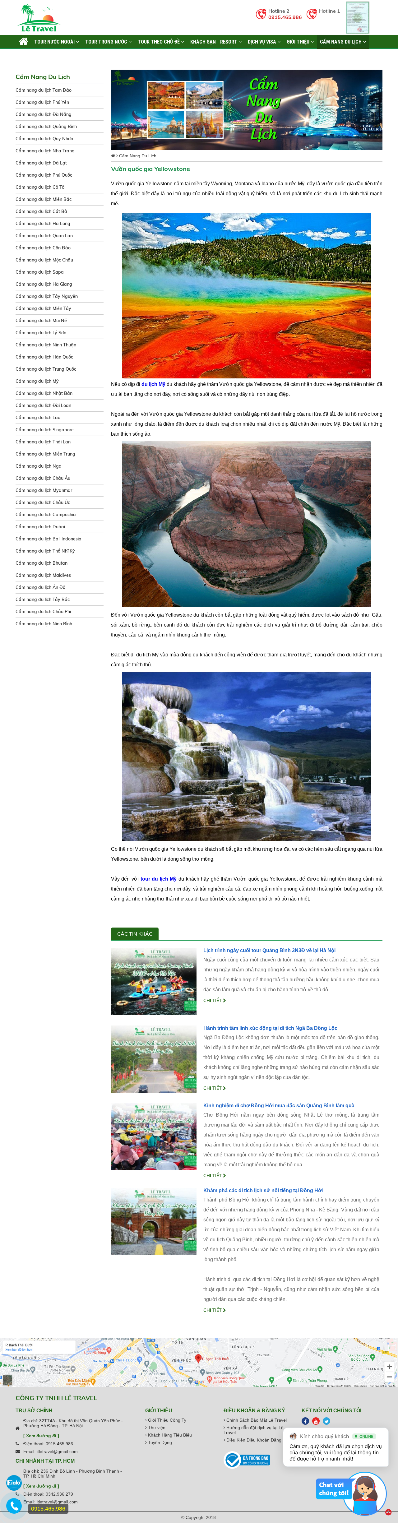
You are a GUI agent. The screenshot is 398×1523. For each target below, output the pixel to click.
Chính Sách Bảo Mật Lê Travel (256, 1420)
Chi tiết (213, 1000)
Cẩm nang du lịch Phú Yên (42, 102)
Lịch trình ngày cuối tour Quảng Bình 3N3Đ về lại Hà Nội (269, 950)
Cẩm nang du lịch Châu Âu (43, 478)
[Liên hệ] (14, 1509)
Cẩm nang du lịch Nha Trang (45, 151)
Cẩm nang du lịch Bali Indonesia (48, 539)
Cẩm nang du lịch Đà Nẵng (44, 114)
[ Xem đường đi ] (41, 1435)
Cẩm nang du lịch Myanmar (44, 490)
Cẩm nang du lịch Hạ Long (43, 223)
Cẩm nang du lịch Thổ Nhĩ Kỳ (45, 551)
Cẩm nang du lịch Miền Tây (43, 308)
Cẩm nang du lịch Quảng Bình (46, 126)
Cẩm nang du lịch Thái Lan (43, 442)
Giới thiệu (299, 42)
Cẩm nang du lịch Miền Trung (45, 454)
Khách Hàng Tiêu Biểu (169, 1435)
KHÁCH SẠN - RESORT (214, 42)
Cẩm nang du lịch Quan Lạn (44, 235)
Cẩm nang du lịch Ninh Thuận (46, 345)
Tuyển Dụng (159, 1442)
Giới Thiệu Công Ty (166, 1420)
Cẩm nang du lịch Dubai (40, 527)
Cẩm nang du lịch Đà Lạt (41, 163)
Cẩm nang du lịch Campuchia (46, 514)
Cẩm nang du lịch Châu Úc (43, 502)
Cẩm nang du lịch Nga (39, 466)
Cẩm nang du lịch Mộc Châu (44, 260)
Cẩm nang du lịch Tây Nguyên (47, 296)
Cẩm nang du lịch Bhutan (41, 563)
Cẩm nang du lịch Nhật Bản (44, 393)
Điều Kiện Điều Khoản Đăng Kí (256, 1439)
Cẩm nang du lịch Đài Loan (43, 405)
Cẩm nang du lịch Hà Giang (44, 284)
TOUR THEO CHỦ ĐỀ (159, 42)
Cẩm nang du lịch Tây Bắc (43, 599)
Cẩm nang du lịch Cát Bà (41, 211)
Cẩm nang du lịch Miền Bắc (44, 199)
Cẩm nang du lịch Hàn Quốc (44, 357)
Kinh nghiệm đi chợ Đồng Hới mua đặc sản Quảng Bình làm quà (278, 1105)
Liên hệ (27, 56)
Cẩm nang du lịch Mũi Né (41, 320)
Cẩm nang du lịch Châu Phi (43, 611)
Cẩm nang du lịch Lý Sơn (41, 333)
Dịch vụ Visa (262, 42)
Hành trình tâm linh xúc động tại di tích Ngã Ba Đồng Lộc (270, 1028)
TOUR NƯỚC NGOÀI (55, 42)
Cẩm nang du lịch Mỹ (37, 381)
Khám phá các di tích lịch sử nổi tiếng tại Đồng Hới (263, 1190)
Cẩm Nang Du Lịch (341, 42)
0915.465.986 (285, 17)
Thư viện (156, 1427)
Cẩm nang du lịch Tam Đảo (44, 90)
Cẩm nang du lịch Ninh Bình (44, 624)
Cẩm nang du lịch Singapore (45, 430)
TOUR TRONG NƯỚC (106, 42)
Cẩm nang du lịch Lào (38, 417)
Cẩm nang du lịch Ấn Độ (40, 587)
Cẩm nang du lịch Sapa (40, 272)
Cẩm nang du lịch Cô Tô (40, 187)
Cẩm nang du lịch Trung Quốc (46, 369)
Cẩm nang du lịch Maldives (43, 575)
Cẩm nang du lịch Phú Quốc (44, 175)
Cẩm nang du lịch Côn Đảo (43, 248)
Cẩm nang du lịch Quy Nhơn (44, 138)
